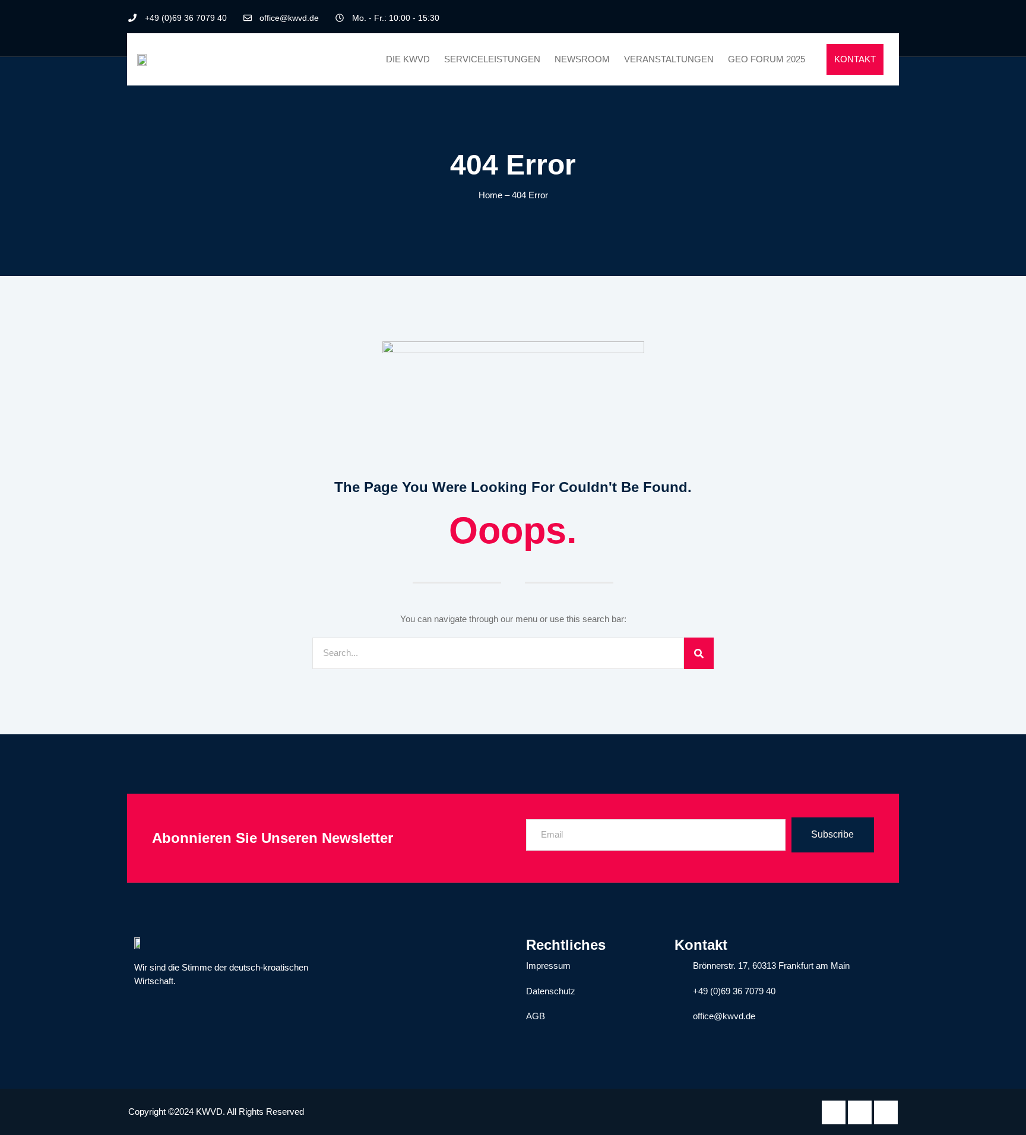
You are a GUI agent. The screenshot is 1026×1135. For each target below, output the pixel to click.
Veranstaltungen (669, 59)
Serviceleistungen (492, 59)
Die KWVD (408, 59)
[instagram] (889, 18)
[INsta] (886, 1112)
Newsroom (582, 59)
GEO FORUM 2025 (766, 59)
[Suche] (699, 653)
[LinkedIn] (869, 18)
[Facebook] (848, 18)
